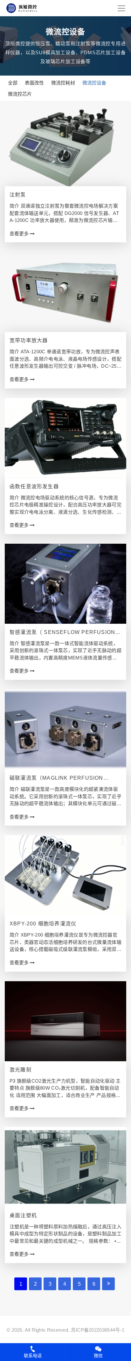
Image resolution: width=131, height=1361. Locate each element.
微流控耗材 (63, 82)
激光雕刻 (20, 1069)
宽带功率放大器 (29, 340)
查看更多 (20, 233)
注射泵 (18, 194)
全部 (12, 82)
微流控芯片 (20, 94)
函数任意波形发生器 (34, 486)
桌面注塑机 (23, 1215)
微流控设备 (94, 82)
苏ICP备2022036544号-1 (97, 1330)
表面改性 (34, 82)
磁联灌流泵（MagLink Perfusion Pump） (56, 778)
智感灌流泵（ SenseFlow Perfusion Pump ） (62, 632)
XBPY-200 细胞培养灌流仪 (43, 923)
